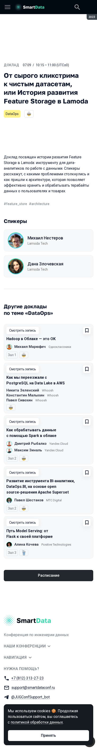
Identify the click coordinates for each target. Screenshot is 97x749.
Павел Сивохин (19, 400)
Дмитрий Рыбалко (30, 443)
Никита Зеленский (22, 390)
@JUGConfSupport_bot (30, 697)
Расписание (48, 575)
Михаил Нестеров (45, 237)
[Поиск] (77, 7)
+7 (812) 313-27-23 (27, 678)
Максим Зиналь (28, 450)
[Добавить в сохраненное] (87, 330)
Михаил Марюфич (30, 347)
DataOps (12, 114)
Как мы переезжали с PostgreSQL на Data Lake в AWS (35, 380)
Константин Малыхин (25, 395)
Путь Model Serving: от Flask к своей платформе (29, 534)
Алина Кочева (26, 544)
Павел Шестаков (28, 500)
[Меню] (7, 7)
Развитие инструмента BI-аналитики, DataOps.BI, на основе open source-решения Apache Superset (40, 486)
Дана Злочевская (45, 263)
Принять (48, 735)
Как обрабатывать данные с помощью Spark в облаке (31, 433)
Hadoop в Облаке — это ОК (31, 339)
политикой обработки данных (37, 722)
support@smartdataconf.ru (33, 687)
